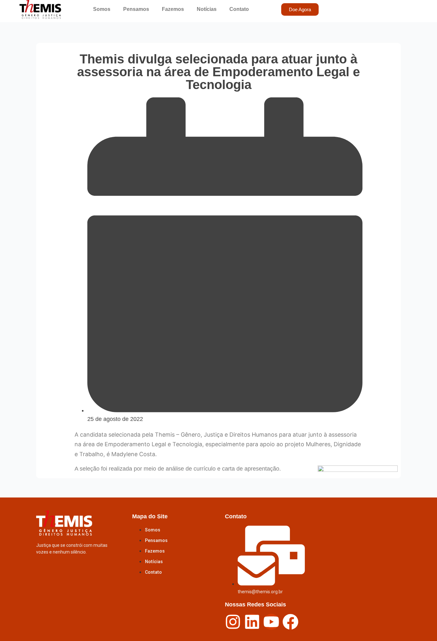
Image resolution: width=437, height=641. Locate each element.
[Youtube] (271, 621)
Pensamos (136, 9)
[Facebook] (290, 621)
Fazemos (173, 9)
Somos (101, 9)
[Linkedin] (252, 621)
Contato (239, 9)
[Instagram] (233, 621)
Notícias (207, 9)
